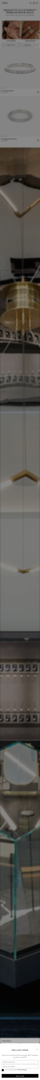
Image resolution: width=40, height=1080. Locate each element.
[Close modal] (20, 540)
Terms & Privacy (22, 1070)
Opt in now (20, 1076)
